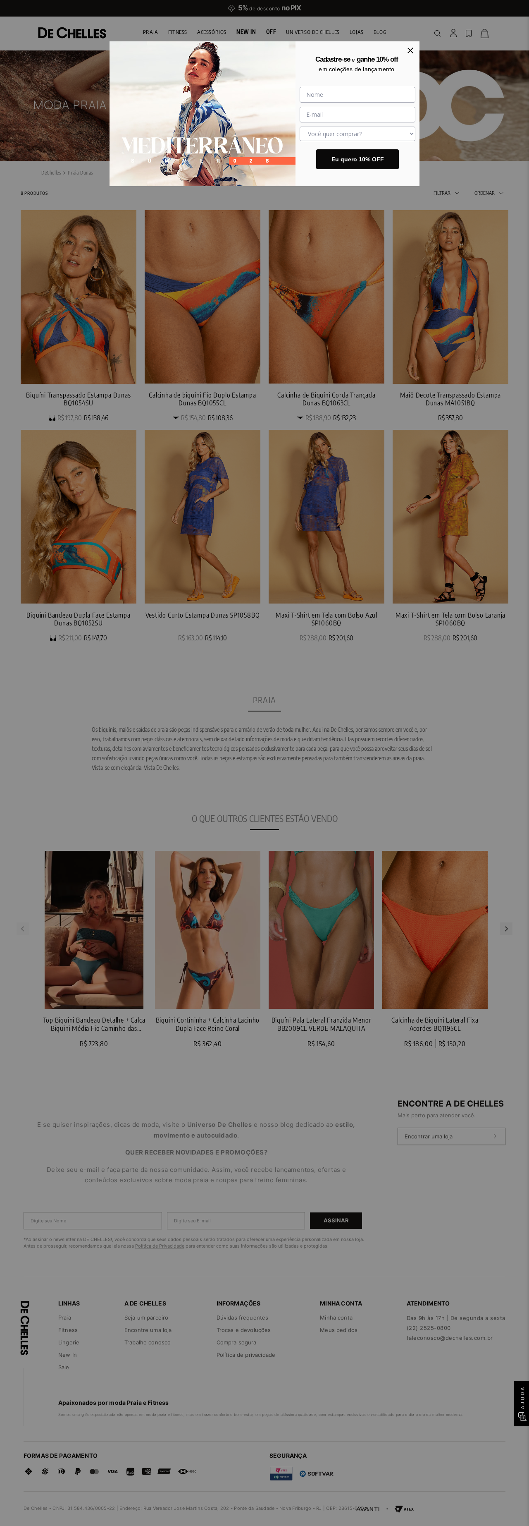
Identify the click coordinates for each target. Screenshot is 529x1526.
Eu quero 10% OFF (357, 159)
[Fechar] (410, 50)
